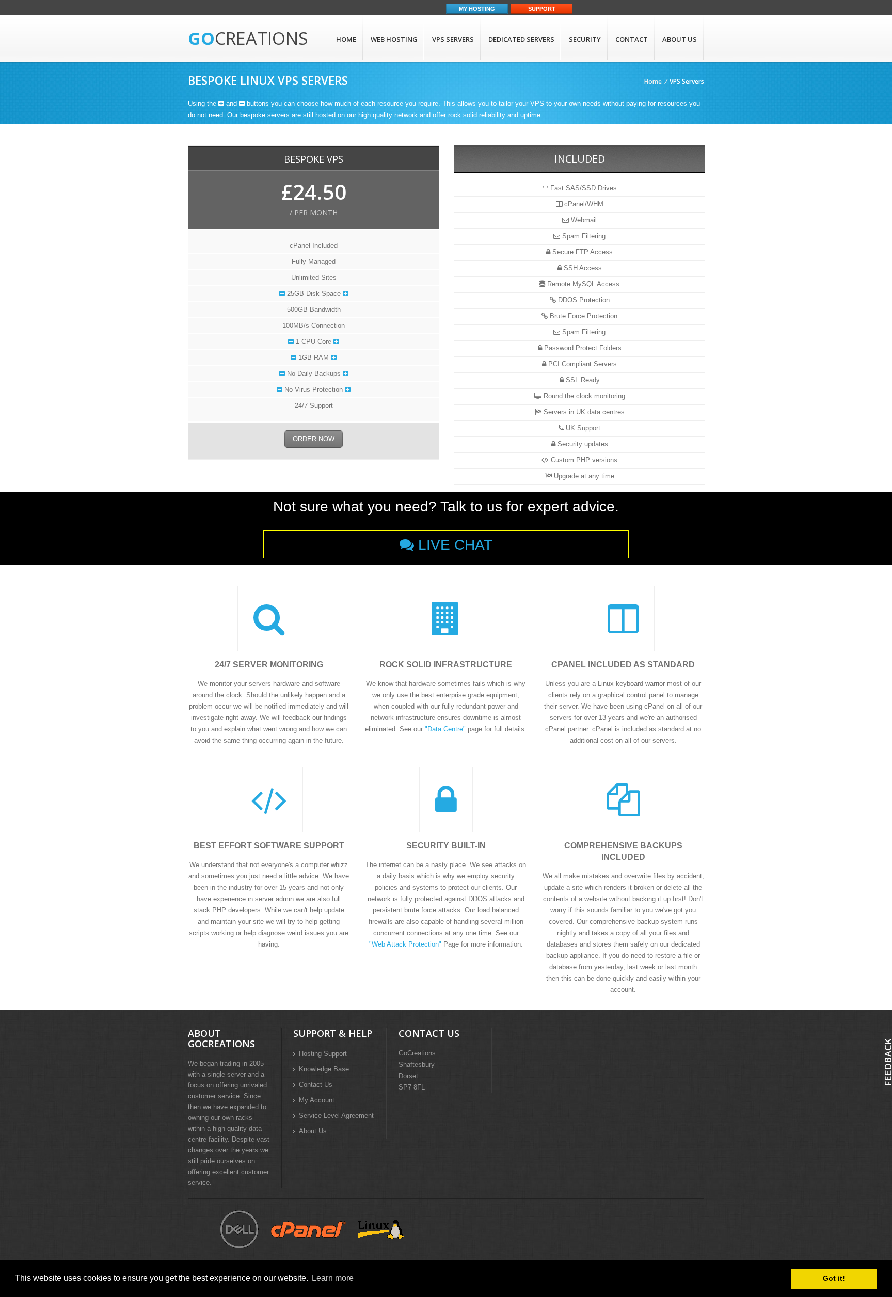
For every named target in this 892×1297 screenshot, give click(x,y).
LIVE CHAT (453, 545)
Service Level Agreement (336, 1115)
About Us (679, 39)
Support (541, 9)
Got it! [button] (834, 1278)
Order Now (313, 439)
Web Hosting (394, 39)
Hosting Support (323, 1054)
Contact (631, 39)
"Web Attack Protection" (405, 944)
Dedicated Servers (521, 39)
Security (585, 39)
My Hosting (477, 9)
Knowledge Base (324, 1069)
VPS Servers (453, 39)
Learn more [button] (333, 1278)
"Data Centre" (445, 729)
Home (346, 39)
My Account (316, 1100)
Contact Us (315, 1084)
